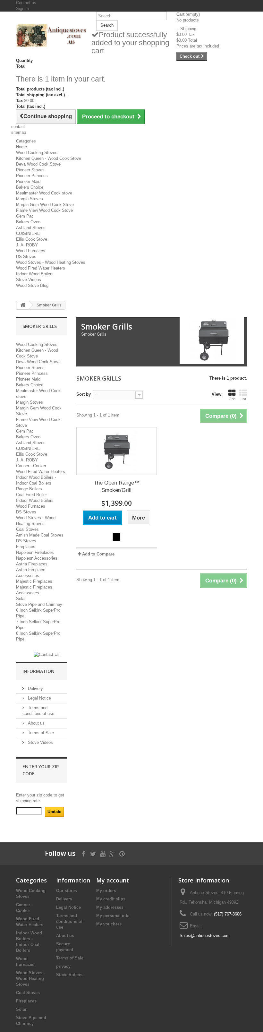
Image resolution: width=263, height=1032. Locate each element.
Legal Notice (39, 698)
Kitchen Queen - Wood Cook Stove (48, 158)
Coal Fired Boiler (31, 494)
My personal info (113, 915)
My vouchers (109, 924)
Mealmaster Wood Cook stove (44, 193)
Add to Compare (98, 554)
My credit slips (110, 899)
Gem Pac (25, 216)
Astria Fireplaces (31, 564)
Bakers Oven (28, 221)
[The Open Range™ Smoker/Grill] (117, 451)
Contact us (26, 2)
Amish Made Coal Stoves (40, 535)
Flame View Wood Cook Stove (44, 210)
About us (36, 723)
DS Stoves (26, 256)
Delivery (35, 688)
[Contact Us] (47, 654)
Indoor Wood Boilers (35, 273)
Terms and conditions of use (69, 921)
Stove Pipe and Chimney (39, 604)
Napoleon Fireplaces (35, 552)
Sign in (22, 8)
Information (38, 671)
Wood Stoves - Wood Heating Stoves (50, 262)
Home (21, 146)
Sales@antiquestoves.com (205, 935)
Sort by (83, 394)
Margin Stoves (29, 198)
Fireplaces (25, 546)
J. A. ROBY (27, 245)
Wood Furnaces (30, 250)
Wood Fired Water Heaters (40, 268)
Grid (232, 399)
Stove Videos (28, 279)
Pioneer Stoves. (31, 170)
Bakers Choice (29, 187)
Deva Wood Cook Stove (38, 164)
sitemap (18, 132)
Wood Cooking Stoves (36, 152)
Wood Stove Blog (32, 285)
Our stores (66, 890)
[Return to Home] (23, 305)
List (243, 399)
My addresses (109, 907)
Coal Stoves (27, 529)
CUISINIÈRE (28, 233)
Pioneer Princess (32, 175)
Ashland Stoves (31, 227)
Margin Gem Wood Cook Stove (45, 204)
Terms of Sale (40, 732)
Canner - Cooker (31, 465)
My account (112, 880)
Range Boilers (29, 488)
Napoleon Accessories (36, 558)
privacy (63, 966)
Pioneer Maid (28, 181)
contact (18, 126)
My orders (106, 890)
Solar (21, 598)
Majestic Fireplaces (34, 581)
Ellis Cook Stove (31, 239)
